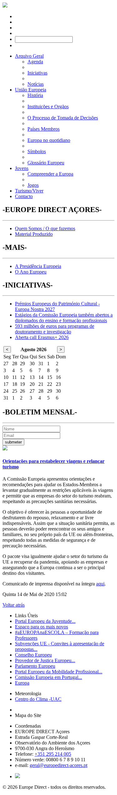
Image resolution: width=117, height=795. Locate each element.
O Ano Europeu (30, 271)
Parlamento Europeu (35, 666)
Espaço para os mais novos (41, 626)
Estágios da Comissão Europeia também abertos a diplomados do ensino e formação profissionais (64, 317)
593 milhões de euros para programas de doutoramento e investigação (54, 328)
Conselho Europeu (33, 654)
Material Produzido (34, 234)
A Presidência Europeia (38, 266)
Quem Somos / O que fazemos (45, 228)
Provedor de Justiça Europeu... (45, 660)
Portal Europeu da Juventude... (45, 621)
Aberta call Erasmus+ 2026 (42, 337)
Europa (22, 683)
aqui (100, 583)
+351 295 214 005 (53, 754)
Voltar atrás (13, 605)
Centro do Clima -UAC (38, 699)
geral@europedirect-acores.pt (58, 765)
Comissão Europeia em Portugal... (48, 677)
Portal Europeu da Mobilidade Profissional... (58, 671)
